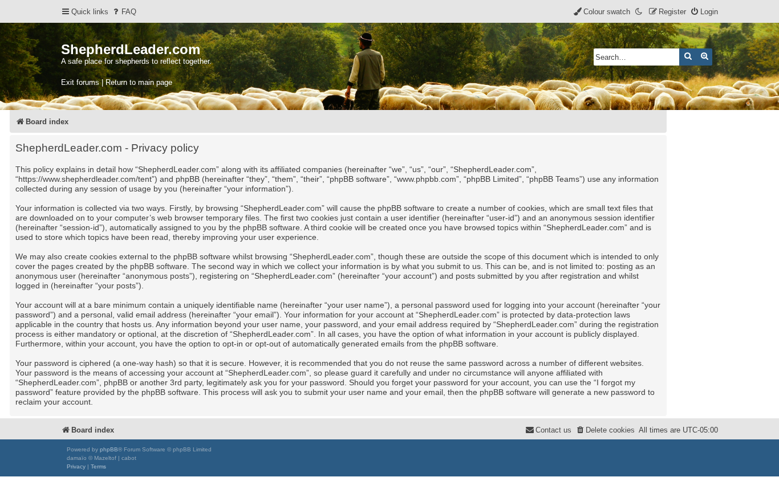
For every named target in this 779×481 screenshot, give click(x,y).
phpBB (109, 449)
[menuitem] (123, 11)
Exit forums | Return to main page (116, 82)
